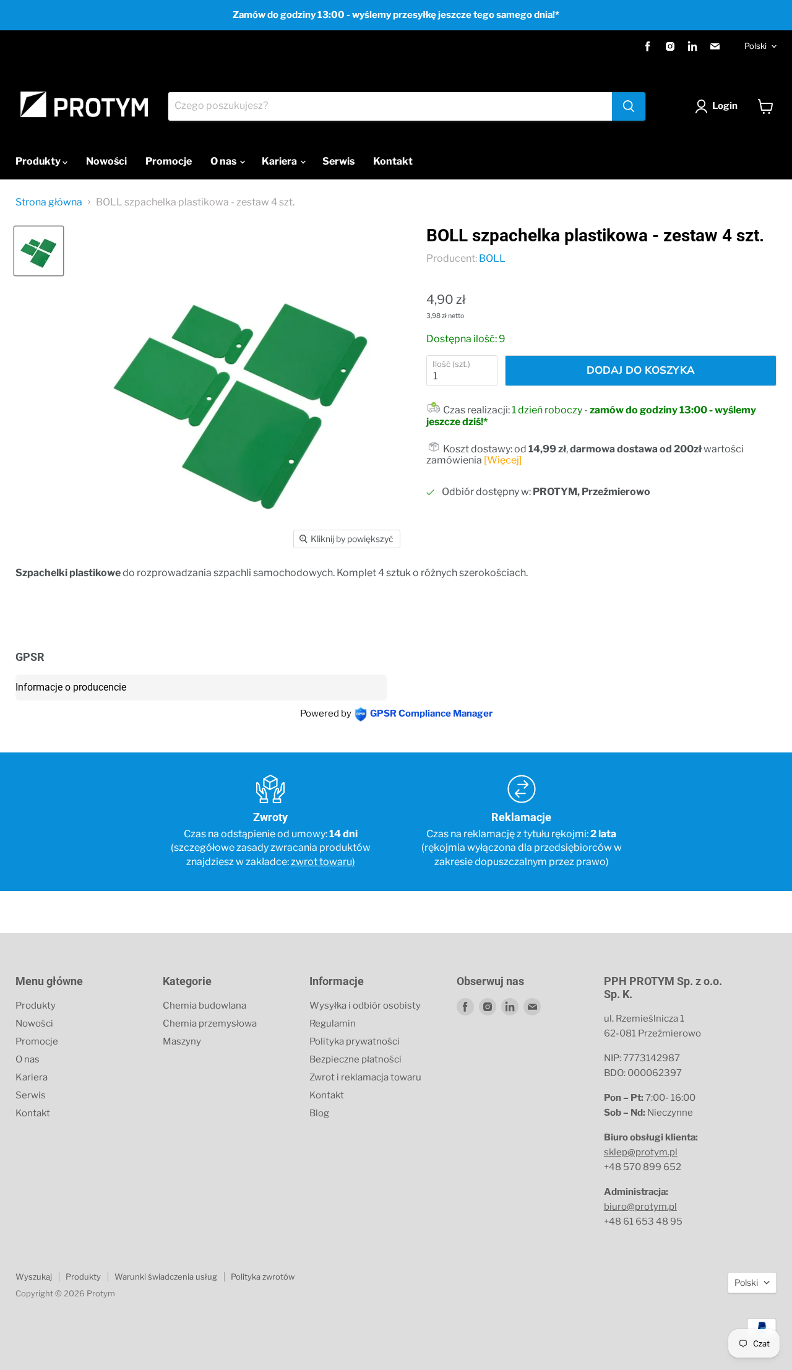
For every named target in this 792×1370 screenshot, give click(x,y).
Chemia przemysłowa (210, 1023)
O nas (224, 161)
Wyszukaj (33, 1277)
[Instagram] (670, 46)
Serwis (338, 161)
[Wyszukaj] (628, 106)
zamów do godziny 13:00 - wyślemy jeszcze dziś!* (591, 415)
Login (725, 105)
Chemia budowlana (204, 1005)
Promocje (168, 161)
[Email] (714, 46)
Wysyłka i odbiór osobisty (365, 1005)
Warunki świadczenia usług (165, 1277)
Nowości (106, 161)
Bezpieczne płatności (355, 1059)
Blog (319, 1113)
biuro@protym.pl (640, 1206)
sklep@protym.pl (641, 1152)
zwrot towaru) (323, 862)
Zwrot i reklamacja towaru (365, 1077)
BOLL (492, 258)
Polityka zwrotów (263, 1277)
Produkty (38, 161)
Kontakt (393, 161)
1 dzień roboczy (547, 410)
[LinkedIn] (692, 46)
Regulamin (332, 1023)
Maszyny (182, 1041)
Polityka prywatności (354, 1041)
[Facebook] (647, 46)
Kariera (280, 161)
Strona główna (48, 202)
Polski (755, 46)
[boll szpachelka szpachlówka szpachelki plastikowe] (38, 250)
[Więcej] (503, 460)
